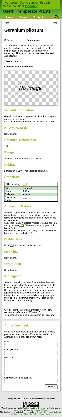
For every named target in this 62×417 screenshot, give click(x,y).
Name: (7, 341)
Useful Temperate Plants (27, 11)
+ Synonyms (11, 61)
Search (24, 17)
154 (6, 146)
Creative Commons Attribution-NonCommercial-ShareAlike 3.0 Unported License (36, 413)
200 (21, 225)
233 (30, 233)
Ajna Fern (18, 410)
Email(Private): (11, 349)
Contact (38, 17)
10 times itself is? (18, 377)
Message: (9, 357)
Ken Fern (42, 408)
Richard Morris (41, 410)
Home (10, 17)
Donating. (32, 6)
